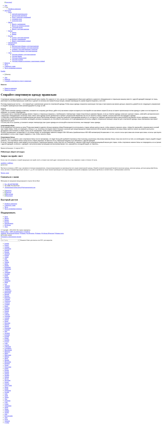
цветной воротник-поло (19, 14)
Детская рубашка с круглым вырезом (24, 54)
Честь (6, 64)
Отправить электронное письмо (11, 237)
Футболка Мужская (47, 233)
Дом (5, 5)
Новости (7, 63)
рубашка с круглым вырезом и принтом (24, 49)
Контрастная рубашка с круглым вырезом (25, 46)
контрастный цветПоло (19, 15)
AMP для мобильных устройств (20, 231)
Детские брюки (17, 56)
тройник (3, 233)
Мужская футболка (13, 233)
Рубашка (38, 233)
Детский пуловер (17, 59)
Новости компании (10, 88)
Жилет (10, 22)
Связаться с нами (9, 66)
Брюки (10, 31)
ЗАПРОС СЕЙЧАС (7, 163)
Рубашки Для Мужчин (27, 233)
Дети (9, 53)
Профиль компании (14, 9)
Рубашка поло (59, 233)
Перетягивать (12, 42)
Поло (10, 12)
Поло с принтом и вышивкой (21, 17)
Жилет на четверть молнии (20, 26)
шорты (14, 32)
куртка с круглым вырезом (20, 37)
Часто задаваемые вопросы (13, 68)
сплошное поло (17, 19)
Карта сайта (4, 231)
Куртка (10, 36)
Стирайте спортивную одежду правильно (17, 81)
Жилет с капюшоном (18, 24)
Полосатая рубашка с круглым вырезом (24, 51)
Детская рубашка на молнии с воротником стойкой (28, 61)
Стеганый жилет (17, 27)
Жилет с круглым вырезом (20, 29)
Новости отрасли (9, 90)
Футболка (11, 44)
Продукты (7, 10)
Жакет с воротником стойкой (21, 41)
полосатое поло (17, 20)
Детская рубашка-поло (19, 58)
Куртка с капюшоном (19, 39)
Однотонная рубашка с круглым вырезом (25, 48)
